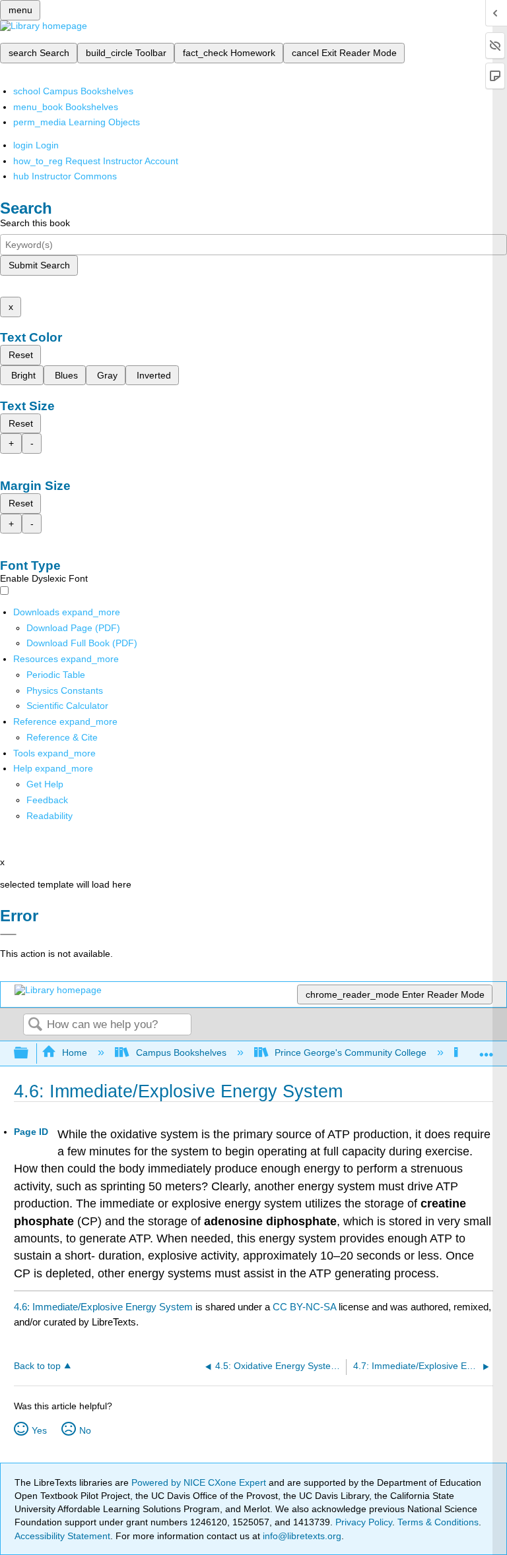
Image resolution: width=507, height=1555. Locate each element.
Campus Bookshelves (180, 1052)
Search (35, 1025)
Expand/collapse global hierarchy (29, 1053)
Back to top (37, 1366)
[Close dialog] (8, 934)
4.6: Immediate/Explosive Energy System (103, 1306)
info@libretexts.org (300, 1536)
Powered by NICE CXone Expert (200, 1482)
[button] (47, 800)
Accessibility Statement (62, 1536)
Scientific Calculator (67, 705)
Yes (39, 1430)
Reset (21, 355)
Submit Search (39, 265)
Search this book (35, 223)
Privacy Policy (363, 1522)
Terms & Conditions (438, 1522)
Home (74, 1052)
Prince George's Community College (350, 1052)
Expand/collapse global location (486, 1049)
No (85, 1430)
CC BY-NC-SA (306, 1306)
